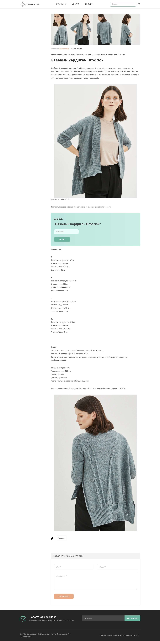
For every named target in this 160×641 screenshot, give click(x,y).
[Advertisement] (33, 63)
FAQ (137, 635)
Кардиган (61, 538)
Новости (121, 54)
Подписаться (132, 618)
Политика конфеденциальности (121, 635)
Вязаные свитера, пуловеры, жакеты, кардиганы (96, 54)
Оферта (103, 635)
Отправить (64, 596)
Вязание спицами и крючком (63, 54)
